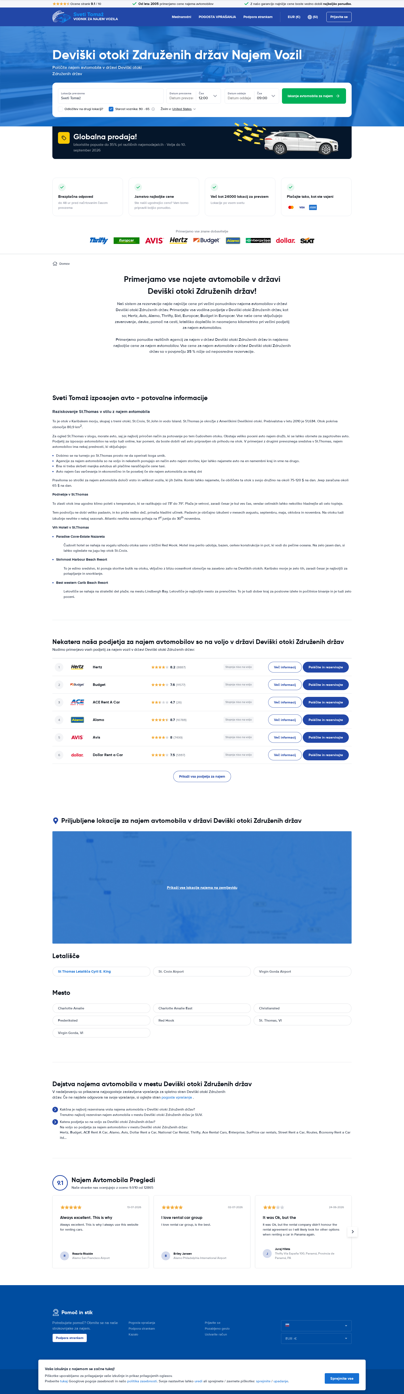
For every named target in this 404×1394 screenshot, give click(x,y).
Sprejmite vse (342, 1378)
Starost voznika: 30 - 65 (132, 109)
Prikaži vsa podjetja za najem (202, 776)
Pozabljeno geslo (217, 1329)
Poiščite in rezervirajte (326, 667)
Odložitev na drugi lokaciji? (83, 109)
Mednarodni (181, 16)
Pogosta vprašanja (142, 1323)
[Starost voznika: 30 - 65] (111, 109)
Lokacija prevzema (73, 93)
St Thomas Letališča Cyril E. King (84, 971)
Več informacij (285, 667)
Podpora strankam (258, 16)
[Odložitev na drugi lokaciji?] (60, 109)
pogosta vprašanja (177, 1097)
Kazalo (133, 1334)
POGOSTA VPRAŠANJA (217, 16)
